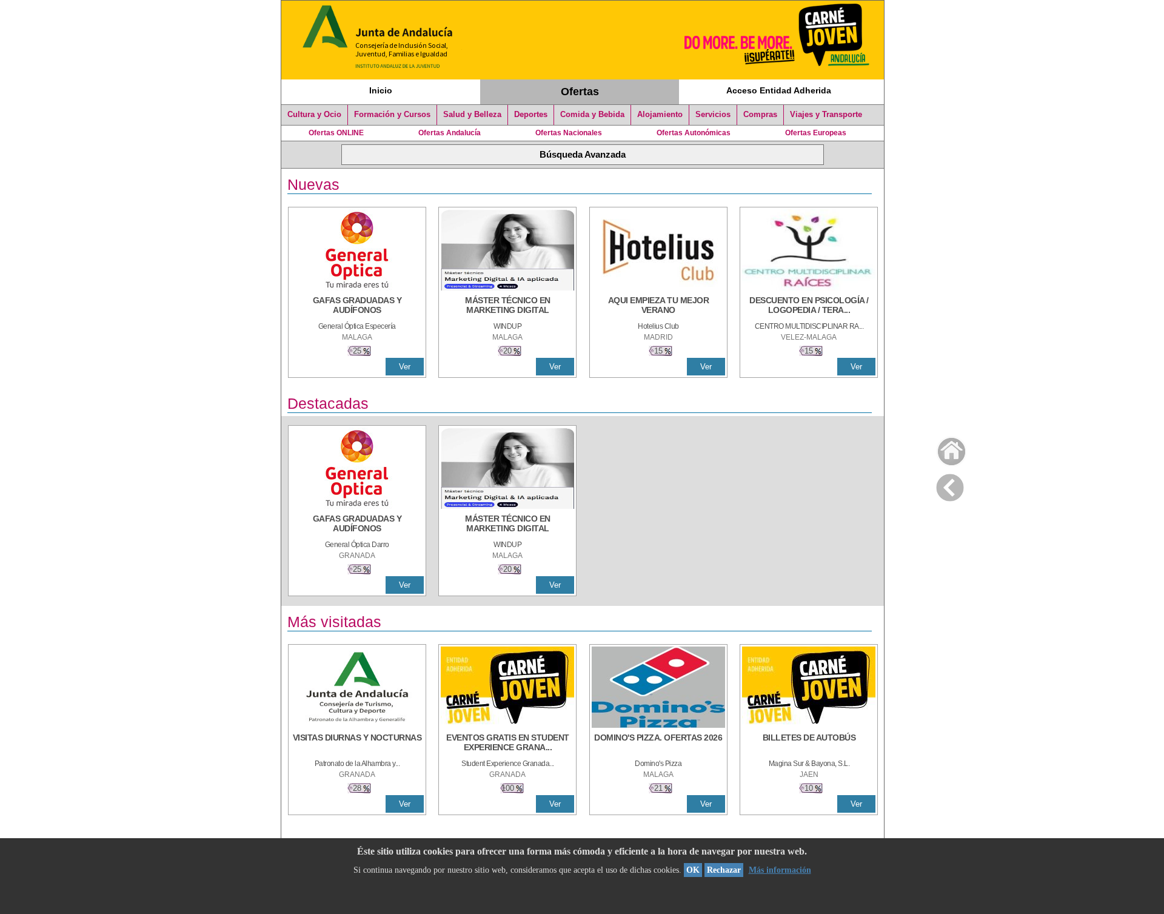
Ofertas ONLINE (336, 132)
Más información (780, 870)
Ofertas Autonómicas (694, 132)
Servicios (713, 114)
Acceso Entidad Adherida (778, 90)
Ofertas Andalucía (449, 132)
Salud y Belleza (472, 114)
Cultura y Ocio (314, 114)
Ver (404, 366)
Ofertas (580, 92)
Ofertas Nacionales (568, 132)
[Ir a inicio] (943, 448)
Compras (760, 114)
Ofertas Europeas (815, 132)
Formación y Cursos (392, 114)
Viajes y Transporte (826, 114)
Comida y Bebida (592, 114)
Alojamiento (660, 114)
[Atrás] (950, 485)
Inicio (380, 90)
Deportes (530, 114)
